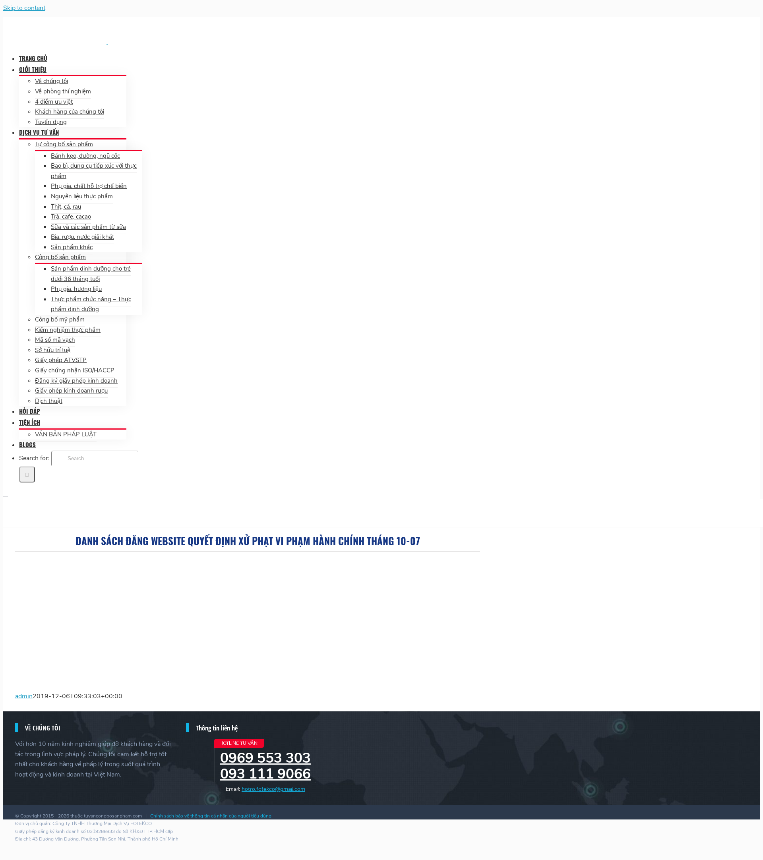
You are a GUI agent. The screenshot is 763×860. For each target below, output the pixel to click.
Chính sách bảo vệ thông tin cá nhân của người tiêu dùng (210, 816)
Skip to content (24, 8)
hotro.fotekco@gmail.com (273, 789)
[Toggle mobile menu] (5, 493)
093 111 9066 (265, 774)
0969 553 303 (265, 758)
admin (24, 696)
